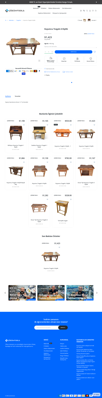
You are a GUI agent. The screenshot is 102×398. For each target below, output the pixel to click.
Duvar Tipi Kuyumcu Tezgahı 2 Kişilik (39, 220)
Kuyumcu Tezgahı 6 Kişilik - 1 (63, 146)
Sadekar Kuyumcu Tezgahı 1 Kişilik (39, 146)
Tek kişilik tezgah (62, 220)
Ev (5, 20)
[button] (5, 2)
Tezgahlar (18, 20)
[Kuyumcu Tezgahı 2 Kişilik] (63, 170)
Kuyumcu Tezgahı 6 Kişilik (86, 146)
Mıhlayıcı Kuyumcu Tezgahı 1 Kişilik (16, 146)
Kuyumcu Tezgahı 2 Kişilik (63, 183)
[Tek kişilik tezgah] (63, 207)
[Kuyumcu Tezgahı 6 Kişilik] (86, 133)
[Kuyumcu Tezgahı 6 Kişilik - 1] (63, 133)
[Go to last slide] (5, 292)
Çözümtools (12, 395)
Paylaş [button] (47, 75)
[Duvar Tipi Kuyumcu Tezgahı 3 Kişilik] (86, 170)
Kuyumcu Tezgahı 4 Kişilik (39, 183)
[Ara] (87, 10)
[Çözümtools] (14, 10)
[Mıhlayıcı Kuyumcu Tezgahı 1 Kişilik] (16, 133)
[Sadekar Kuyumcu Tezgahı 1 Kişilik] (39, 133)
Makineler (11, 20)
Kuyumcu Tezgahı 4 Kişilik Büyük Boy (16, 183)
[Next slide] (96, 292)
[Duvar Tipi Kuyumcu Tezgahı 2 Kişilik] (39, 207)
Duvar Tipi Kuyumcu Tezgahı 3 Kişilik (86, 183)
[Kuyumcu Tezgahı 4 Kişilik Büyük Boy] (16, 170)
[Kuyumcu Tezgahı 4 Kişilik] (39, 170)
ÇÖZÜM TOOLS (91, 33)
